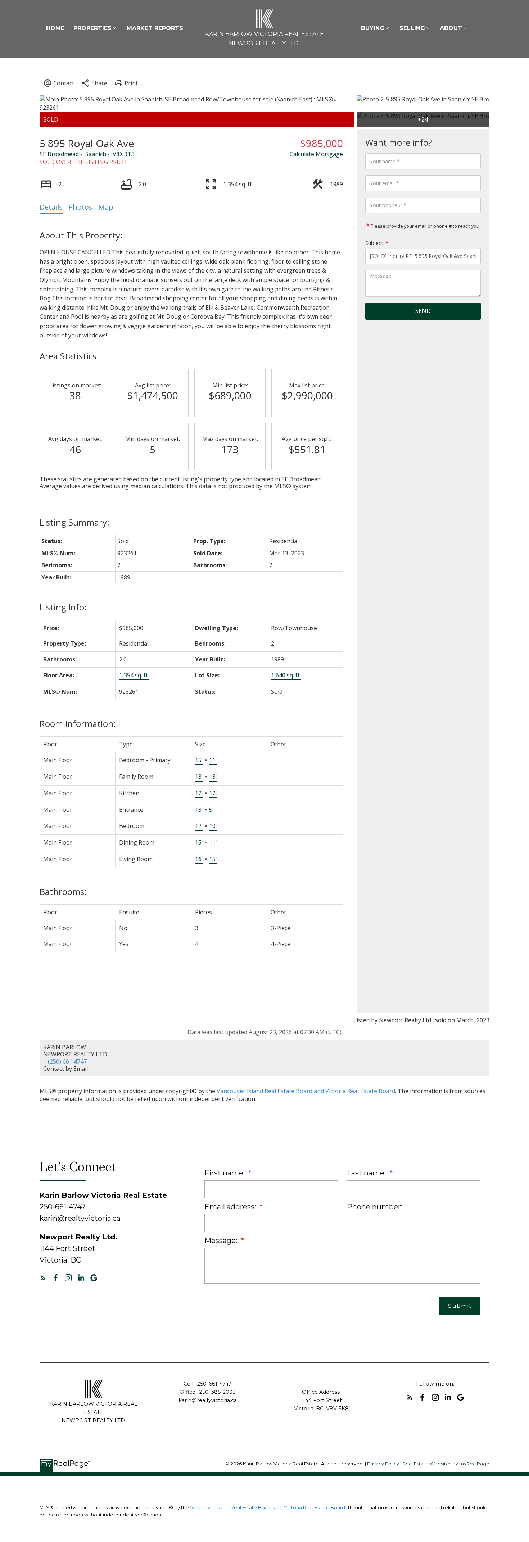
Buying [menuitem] (372, 28)
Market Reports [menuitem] (155, 28)
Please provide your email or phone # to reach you (424, 226)
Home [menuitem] (55, 28)
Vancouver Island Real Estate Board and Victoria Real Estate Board (306, 1091)
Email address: (231, 1206)
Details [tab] (51, 207)
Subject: (374, 243)
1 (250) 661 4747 (65, 1061)
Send (423, 311)
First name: (225, 1173)
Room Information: (78, 723)
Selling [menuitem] (412, 28)
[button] (43, 1277)
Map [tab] (105, 207)
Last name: (367, 1173)
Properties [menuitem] (92, 28)
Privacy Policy (383, 1463)
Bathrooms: (63, 891)
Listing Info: (63, 607)
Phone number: (374, 1206)
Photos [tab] (80, 207)
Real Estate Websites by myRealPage (445, 1463)
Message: (221, 1240)
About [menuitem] (451, 28)
